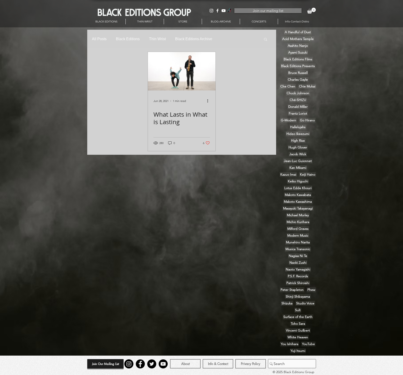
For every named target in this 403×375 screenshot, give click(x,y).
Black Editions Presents (298, 66)
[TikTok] (229, 10)
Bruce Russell (298, 73)
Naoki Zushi (297, 262)
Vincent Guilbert (298, 330)
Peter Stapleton (292, 290)
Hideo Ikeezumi (297, 134)
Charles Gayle (298, 79)
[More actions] (209, 101)
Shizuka (286, 303)
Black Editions (128, 39)
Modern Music (297, 235)
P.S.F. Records (298, 276)
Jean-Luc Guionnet (298, 161)
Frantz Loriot (298, 113)
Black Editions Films (298, 59)
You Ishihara (289, 344)
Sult (298, 310)
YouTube (308, 344)
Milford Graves (298, 229)
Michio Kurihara (298, 222)
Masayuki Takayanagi (298, 208)
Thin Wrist (157, 39)
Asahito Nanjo (298, 45)
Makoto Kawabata (298, 195)
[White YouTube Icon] (223, 10)
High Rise (298, 140)
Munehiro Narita (298, 242)
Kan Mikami (297, 168)
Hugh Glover (297, 147)
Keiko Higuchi (298, 181)
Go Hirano (307, 120)
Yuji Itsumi (298, 351)
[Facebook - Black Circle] (140, 363)
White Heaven (298, 337)
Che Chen (287, 86)
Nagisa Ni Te (298, 256)
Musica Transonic (297, 249)
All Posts (99, 39)
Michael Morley (298, 215)
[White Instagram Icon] (211, 10)
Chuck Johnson (298, 93)
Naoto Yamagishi (298, 269)
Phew (311, 290)
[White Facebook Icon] (217, 10)
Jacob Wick (297, 154)
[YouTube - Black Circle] (163, 363)
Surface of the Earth (298, 317)
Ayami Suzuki (297, 52)
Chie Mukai (307, 86)
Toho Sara (298, 323)
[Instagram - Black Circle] (128, 363)
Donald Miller (298, 107)
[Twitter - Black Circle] (151, 363)
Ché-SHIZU (298, 100)
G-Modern (288, 120)
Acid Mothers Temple (298, 39)
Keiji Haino (307, 174)
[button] (311, 11)
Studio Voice (305, 303)
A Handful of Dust (298, 32)
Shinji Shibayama (298, 296)
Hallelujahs (298, 127)
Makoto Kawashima (298, 201)
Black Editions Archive (193, 39)
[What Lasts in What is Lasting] (181, 71)
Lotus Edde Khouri (298, 188)
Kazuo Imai (288, 174)
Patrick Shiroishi (297, 283)
